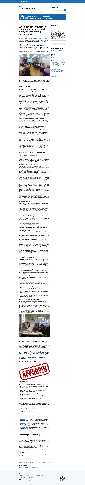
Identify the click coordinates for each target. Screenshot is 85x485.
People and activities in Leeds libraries (26, 462)
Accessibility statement (23, 477)
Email (39, 467)
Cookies (31, 477)
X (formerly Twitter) (23, 467)
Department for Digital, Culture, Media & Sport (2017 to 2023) (36, 12)
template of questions (24, 45)
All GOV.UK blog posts (31, 475)
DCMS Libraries (27, 8)
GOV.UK (38, 475)
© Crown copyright (62, 481)
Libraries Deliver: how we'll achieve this (37, 38)
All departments (44, 475)
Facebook (30, 467)
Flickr (54, 57)
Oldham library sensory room (43, 462)
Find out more (53, 38)
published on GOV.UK (31, 213)
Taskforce (46, 38)
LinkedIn (34, 467)
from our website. (30, 414)
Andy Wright (27, 102)
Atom (61, 50)
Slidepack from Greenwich (25, 423)
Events (30, 38)
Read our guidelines (54, 76)
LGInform (21, 126)
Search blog (54, 7)
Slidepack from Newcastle (25, 429)
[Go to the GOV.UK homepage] (23, 1)
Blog (20, 6)
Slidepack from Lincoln (24, 419)
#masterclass (23, 458)
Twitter (54, 55)
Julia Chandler (21, 38)
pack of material (40, 44)
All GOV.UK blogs (22, 475)
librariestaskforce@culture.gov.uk (39, 451)
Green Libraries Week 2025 (57, 66)
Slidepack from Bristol (24, 427)
